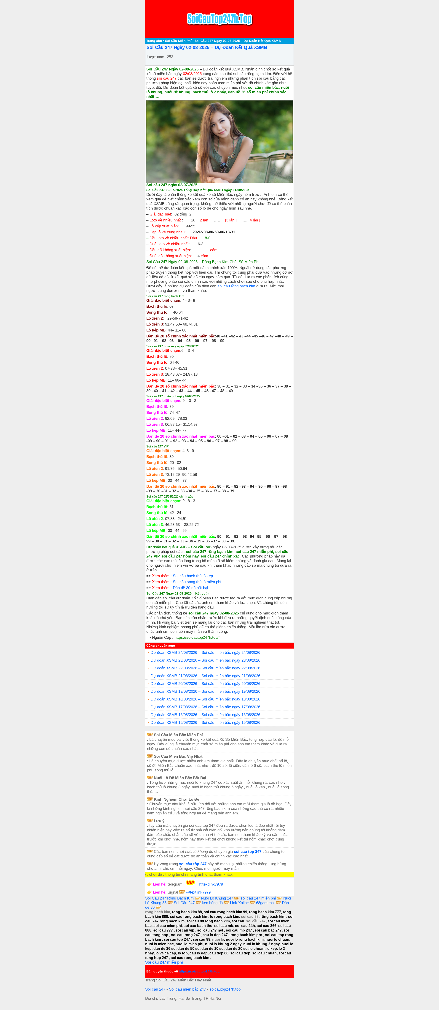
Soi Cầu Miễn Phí (178, 41)
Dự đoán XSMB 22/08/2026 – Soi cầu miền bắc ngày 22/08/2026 (205, 668)
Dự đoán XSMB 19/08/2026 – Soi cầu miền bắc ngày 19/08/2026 (205, 691)
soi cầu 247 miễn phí (259, 898)
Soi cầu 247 (155, 989)
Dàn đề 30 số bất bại (190, 588)
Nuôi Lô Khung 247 (217, 898)
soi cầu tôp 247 (192, 864)
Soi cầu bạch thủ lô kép (193, 576)
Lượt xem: (156, 57)
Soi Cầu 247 (184, 903)
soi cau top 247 (247, 851)
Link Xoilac (239, 903)
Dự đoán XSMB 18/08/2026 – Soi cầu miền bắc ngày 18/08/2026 (205, 699)
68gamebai (265, 903)
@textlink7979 (210, 884)
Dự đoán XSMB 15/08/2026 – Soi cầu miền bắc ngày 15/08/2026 (205, 722)
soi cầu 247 (167, 78)
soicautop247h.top (225, 989)
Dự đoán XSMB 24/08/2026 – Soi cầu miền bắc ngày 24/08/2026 (205, 652)
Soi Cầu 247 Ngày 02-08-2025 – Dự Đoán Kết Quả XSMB (207, 47)
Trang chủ (154, 41)
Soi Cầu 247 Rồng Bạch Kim (169, 898)
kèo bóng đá (212, 903)
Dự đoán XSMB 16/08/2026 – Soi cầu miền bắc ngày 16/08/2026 (205, 715)
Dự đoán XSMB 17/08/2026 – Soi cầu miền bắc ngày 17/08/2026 (205, 707)
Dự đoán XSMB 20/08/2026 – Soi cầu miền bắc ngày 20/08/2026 (205, 683)
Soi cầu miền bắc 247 (187, 989)
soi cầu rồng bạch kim (236, 286)
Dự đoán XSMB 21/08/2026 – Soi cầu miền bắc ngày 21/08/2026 (205, 676)
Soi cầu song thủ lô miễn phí (197, 582)
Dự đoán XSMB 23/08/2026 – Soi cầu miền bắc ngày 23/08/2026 (205, 660)
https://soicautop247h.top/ (196, 637)
